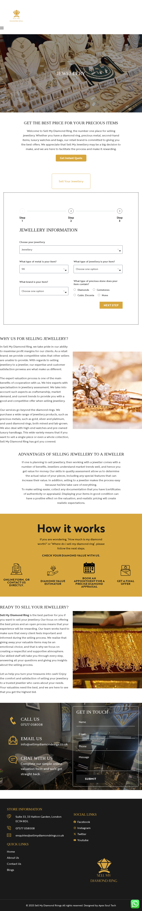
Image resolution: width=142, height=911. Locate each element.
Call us (30, 719)
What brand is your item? (33, 282)
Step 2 (71, 219)
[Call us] (13, 720)
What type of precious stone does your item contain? (95, 282)
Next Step (111, 305)
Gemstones (103, 290)
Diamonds (83, 290)
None (105, 295)
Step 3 (120, 219)
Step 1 (22, 219)
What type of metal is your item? (37, 261)
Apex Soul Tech (107, 905)
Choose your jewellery (32, 242)
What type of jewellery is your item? (94, 261)
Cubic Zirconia (86, 295)
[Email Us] (13, 740)
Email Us (31, 738)
